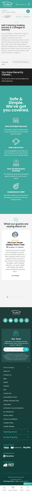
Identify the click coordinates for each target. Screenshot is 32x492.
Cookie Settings (8, 426)
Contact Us (22, 4)
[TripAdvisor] (8, 456)
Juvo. (17, 481)
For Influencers (8, 412)
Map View (27, 16)
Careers (6, 386)
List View (20, 16)
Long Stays (7, 404)
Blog (4, 379)
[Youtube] (10, 320)
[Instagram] (21, 320)
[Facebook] (16, 320)
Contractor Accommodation (13, 408)
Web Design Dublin (8, 481)
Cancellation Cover (10, 397)
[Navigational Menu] (29, 4)
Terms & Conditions (10, 419)
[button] (7, 297)
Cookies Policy (8, 423)
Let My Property (10, 437)
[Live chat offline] (27, 483)
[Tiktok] (5, 320)
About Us (6, 371)
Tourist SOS (7, 393)
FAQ (4, 390)
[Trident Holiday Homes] (9, 4)
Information (8, 367)
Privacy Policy (18, 355)
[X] (26, 320)
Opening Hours (10, 432)
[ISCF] (8, 465)
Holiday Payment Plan (11, 401)
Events (5, 382)
